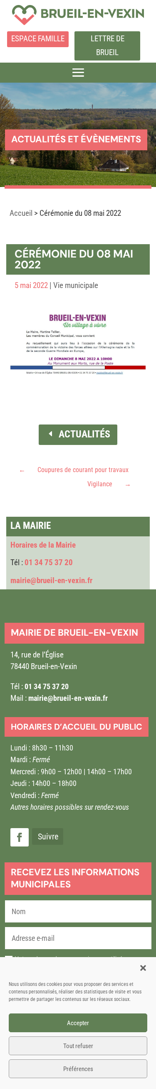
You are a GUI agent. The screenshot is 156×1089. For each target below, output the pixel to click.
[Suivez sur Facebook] (19, 837)
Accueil (21, 213)
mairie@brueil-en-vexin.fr (51, 580)
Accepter (78, 1023)
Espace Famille (37, 38)
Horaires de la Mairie (43, 545)
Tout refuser (78, 1046)
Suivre (48, 836)
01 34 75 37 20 (49, 562)
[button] (143, 968)
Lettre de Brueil (107, 45)
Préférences (78, 1069)
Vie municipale (75, 285)
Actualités (84, 434)
